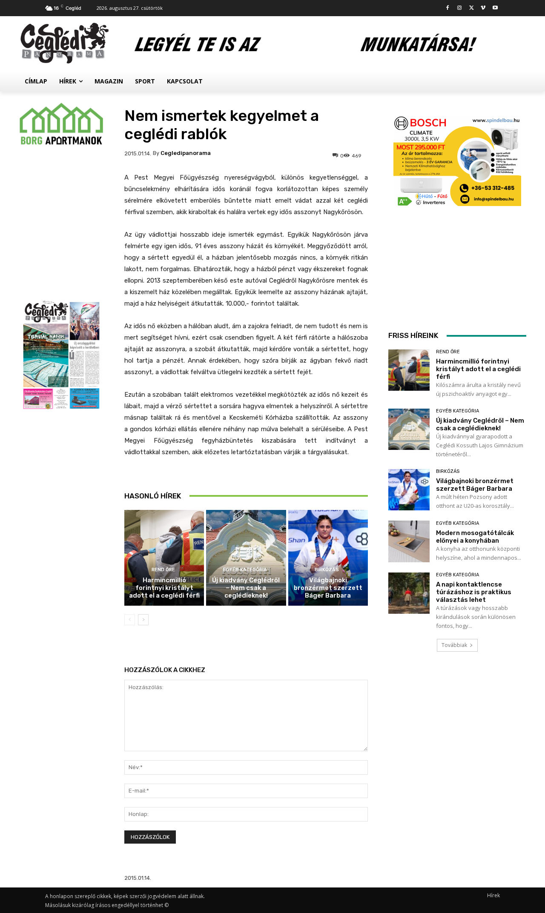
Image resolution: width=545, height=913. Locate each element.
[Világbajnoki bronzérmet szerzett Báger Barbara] (328, 558)
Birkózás (327, 569)
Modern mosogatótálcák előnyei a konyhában (475, 536)
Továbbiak (454, 645)
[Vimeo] (483, 8)
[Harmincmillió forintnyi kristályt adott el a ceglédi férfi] (164, 558)
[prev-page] (129, 619)
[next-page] (143, 619)
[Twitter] (471, 8)
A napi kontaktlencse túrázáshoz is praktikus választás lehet (473, 592)
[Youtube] (495, 8)
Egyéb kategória (245, 569)
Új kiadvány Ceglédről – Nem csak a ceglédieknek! (246, 587)
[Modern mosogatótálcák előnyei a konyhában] (409, 541)
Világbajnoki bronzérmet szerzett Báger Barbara (328, 587)
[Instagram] (460, 8)
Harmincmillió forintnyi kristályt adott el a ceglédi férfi (164, 587)
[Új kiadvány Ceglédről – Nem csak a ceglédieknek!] (246, 558)
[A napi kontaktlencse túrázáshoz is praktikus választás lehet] (409, 593)
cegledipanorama (186, 153)
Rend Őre (163, 569)
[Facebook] (448, 8)
